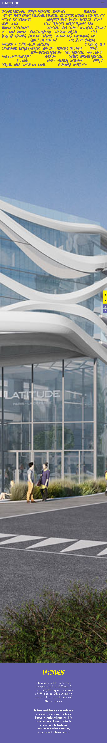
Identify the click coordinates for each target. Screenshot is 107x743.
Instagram (105, 306)
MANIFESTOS (53, 8)
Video (105, 311)
